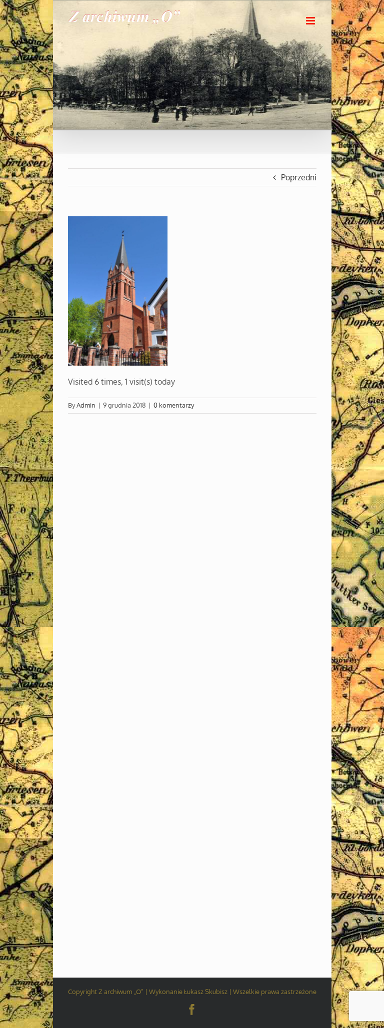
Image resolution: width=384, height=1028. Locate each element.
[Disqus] (192, 538)
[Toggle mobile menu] (311, 20)
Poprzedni (298, 177)
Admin (86, 405)
